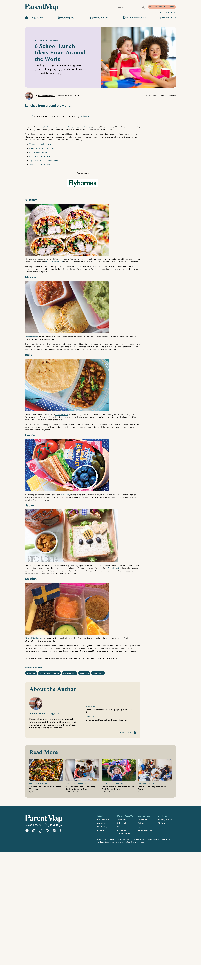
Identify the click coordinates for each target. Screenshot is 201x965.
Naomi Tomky (36, 792)
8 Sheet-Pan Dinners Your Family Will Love (45, 787)
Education (31, 673)
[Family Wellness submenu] (145, 17)
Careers (101, 823)
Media (120, 827)
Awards (100, 830)
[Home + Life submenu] (109, 17)
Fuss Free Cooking (54, 262)
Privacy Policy (165, 819)
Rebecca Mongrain (46, 95)
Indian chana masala (38, 152)
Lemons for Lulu (32, 337)
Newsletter (143, 827)
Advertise (122, 819)
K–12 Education (69, 673)
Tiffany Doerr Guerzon (75, 792)
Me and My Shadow (33, 638)
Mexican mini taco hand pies (41, 148)
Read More (126, 732)
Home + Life (84, 673)
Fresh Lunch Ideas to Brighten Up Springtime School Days (109, 711)
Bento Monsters (114, 568)
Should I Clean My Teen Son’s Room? (152, 787)
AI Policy (162, 823)
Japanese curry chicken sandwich (43, 160)
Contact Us (102, 827)
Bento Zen (64, 495)
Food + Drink (98, 673)
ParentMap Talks (146, 830)
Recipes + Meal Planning (47, 41)
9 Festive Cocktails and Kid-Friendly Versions (106, 720)
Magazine (142, 819)
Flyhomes (85, 116)
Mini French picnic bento (40, 156)
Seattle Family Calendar (163, 7)
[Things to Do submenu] (45, 17)
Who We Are (103, 819)
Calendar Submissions (123, 831)
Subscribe (159, 12)
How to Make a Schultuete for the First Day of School (118, 787)
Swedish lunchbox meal (39, 164)
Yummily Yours (61, 414)
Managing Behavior (146, 784)
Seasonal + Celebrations (112, 784)
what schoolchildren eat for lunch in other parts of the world (66, 127)
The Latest (171, 12)
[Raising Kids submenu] (77, 17)
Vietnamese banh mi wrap (40, 144)
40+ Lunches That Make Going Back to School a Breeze (80, 787)
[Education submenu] (175, 17)
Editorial (121, 823)
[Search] (143, 7)
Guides (141, 823)
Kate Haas (143, 792)
